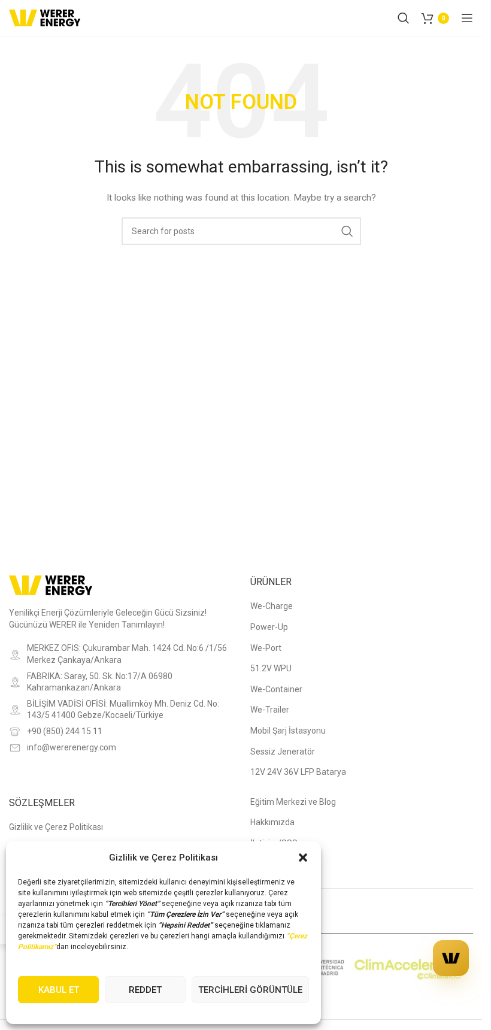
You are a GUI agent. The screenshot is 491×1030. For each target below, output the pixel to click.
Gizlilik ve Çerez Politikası (56, 827)
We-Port (265, 648)
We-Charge (271, 606)
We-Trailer (269, 709)
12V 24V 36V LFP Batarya (298, 772)
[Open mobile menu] (467, 18)
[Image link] (51, 584)
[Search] (404, 18)
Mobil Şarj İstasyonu (288, 730)
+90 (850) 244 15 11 (64, 731)
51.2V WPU (271, 668)
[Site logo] (45, 17)
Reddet (145, 989)
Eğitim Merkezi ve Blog (293, 802)
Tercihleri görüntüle (250, 989)
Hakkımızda (272, 822)
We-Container (276, 689)
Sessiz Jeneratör (282, 751)
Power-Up (269, 627)
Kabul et (58, 989)
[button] (303, 858)
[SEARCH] (347, 231)
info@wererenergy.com (71, 747)
